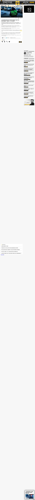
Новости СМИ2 (2, 254)
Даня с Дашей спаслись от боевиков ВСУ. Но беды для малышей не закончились (10, 249)
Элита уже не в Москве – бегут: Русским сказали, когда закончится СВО (9, 251)
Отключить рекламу (32, 2)
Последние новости (26, 58)
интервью (21, 30)
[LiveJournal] (19, 7)
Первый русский (7, 2)
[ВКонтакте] (2, 42)
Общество (29, 79)
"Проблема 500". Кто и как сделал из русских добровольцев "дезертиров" (9, 247)
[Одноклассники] (5, 42)
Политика (26, 62)
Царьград (25, 2)
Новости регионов (26, 80)
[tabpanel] (29, 102)
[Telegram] (21, 7)
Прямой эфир (25, 5)
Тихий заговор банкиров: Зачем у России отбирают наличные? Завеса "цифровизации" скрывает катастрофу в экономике (11, 253)
